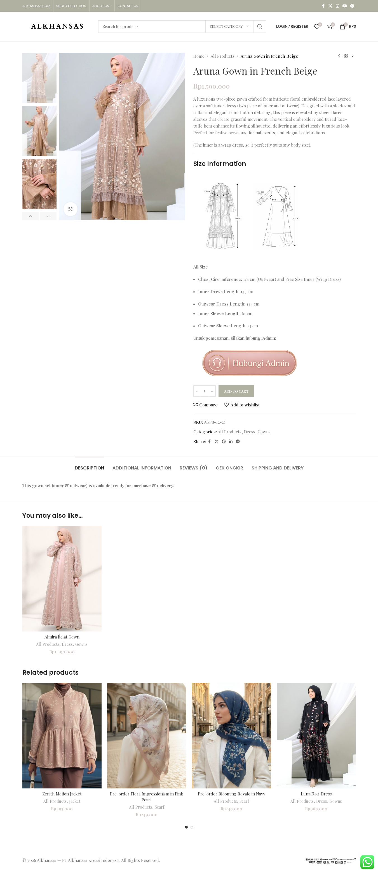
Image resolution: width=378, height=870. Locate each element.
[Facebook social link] (323, 6)
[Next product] (352, 56)
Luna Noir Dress (316, 794)
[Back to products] (345, 56)
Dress (249, 431)
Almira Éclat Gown (61, 637)
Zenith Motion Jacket (62, 794)
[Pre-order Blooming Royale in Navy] (231, 735)
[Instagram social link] (337, 6)
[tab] (89, 465)
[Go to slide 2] (192, 827)
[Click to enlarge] (71, 209)
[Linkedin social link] (230, 441)
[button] (30, 216)
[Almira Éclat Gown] (62, 578)
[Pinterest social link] (352, 6)
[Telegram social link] (237, 441)
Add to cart (236, 391)
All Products (222, 56)
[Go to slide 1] (186, 827)
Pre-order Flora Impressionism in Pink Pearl (146, 796)
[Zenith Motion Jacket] (62, 735)
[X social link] (330, 6)
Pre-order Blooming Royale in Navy (231, 794)
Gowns (264, 431)
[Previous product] (339, 56)
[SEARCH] (259, 26)
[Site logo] (57, 26)
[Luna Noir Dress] (316, 735)
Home (199, 56)
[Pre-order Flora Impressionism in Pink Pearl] (146, 735)
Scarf (159, 807)
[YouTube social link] (345, 6)
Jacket (74, 801)
